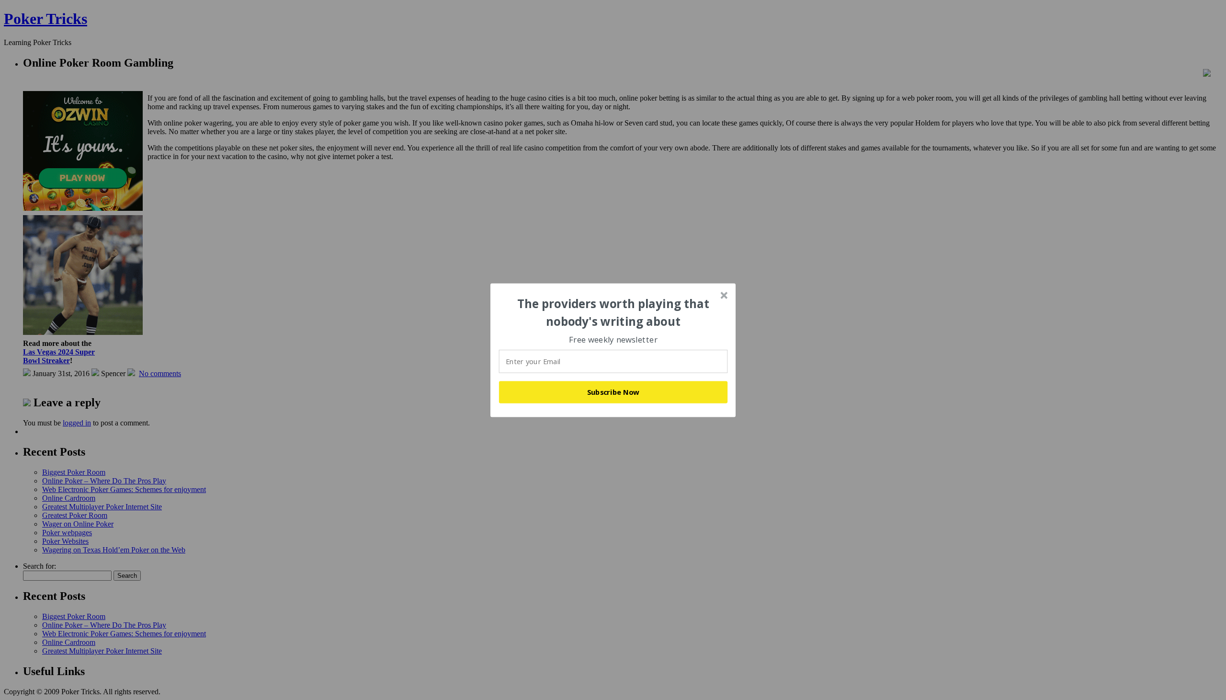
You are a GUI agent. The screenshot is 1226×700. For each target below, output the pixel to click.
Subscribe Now (613, 392)
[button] (613, 312)
